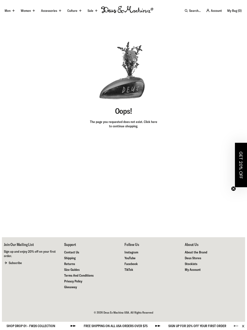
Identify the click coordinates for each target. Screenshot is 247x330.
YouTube (130, 258)
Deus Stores (193, 258)
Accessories (49, 10)
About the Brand (196, 252)
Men (8, 10)
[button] (241, 165)
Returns (69, 264)
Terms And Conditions (79, 275)
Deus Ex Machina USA (116, 312)
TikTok (128, 269)
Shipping (69, 258)
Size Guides (72, 269)
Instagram (131, 252)
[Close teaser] (233, 188)
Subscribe (15, 263)
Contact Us (71, 252)
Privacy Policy (73, 281)
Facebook (131, 264)
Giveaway (70, 287)
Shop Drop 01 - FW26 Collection (25, 326)
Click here (150, 122)
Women (26, 10)
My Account (193, 269)
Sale (90, 10)
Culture (72, 10)
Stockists (191, 264)
